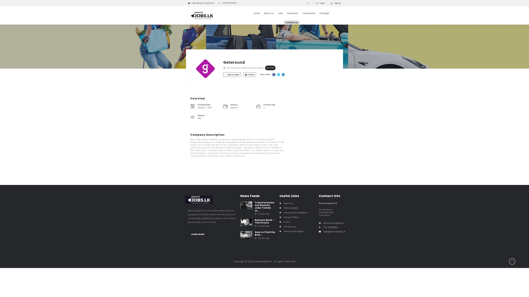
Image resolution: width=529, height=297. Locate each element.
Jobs (280, 13)
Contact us (292, 22)
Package (324, 13)
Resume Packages (293, 231)
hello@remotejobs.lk (203, 3)
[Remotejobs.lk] (215, 15)
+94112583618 (229, 3)
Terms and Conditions (295, 212)
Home (257, 13)
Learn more (198, 234)
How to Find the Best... (265, 233)
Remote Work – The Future (265, 221)
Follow (251, 75)
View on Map (270, 68)
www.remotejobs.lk (333, 223)
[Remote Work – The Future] (246, 222)
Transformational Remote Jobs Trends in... (264, 206)
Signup (337, 3)
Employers (292, 13)
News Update (291, 208)
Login (322, 3)
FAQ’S (287, 222)
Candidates (308, 13)
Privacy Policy (291, 217)
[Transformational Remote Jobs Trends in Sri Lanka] (246, 205)
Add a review (233, 75)
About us (269, 13)
